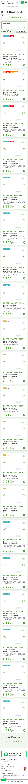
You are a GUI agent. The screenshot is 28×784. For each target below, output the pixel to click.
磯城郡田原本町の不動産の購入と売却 (10, 17)
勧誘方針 (3, 768)
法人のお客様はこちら (6, 770)
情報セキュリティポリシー (7, 766)
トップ (2, 6)
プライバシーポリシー (6, 764)
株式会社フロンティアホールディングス (9, 773)
